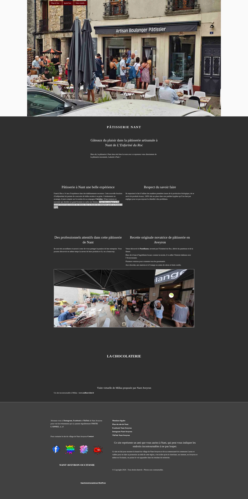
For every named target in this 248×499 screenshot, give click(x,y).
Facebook (77, 421)
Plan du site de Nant (120, 424)
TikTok (86, 421)
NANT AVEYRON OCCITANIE (77, 465)
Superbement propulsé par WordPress (93, 483)
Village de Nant (55, 3)
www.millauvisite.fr (86, 393)
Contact (90, 436)
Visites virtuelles (80, 3)
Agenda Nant (67, 3)
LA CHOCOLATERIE (124, 356)
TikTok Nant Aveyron (121, 435)
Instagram (68, 421)
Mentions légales (118, 421)
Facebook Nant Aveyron (122, 428)
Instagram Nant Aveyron (122, 432)
